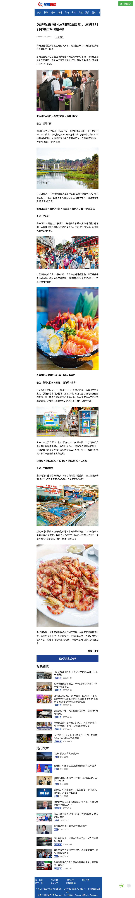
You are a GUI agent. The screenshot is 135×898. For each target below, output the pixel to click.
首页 (39, 12)
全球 (73, 12)
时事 (53, 12)
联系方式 (85, 880)
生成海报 (59, 37)
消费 (87, 12)
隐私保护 (54, 883)
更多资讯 (67, 658)
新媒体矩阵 (71, 883)
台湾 (67, 12)
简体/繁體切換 (125, 4)
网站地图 (54, 880)
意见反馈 (39, 883)
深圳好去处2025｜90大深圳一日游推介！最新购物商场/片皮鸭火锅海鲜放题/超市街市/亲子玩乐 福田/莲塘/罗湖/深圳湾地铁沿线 (76, 699)
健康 (94, 12)
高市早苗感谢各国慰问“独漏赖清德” (70, 826)
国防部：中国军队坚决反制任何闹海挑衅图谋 (75, 766)
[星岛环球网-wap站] (48, 5)
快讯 (46, 12)
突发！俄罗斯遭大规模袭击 (66, 753)
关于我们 (39, 880)
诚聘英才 (70, 880)
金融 (80, 12)
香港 (60, 12)
